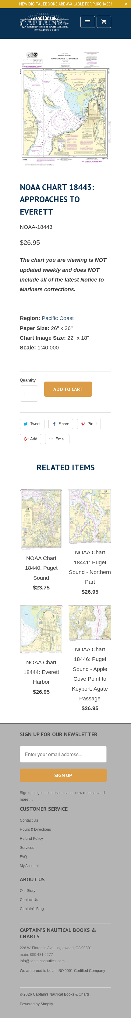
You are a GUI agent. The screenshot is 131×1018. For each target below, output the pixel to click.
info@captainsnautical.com (42, 961)
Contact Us (29, 820)
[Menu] (87, 22)
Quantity (28, 380)
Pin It (92, 424)
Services (27, 848)
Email (60, 439)
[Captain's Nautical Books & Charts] (44, 25)
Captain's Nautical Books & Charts (61, 994)
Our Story (27, 891)
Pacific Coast (58, 318)
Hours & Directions (35, 829)
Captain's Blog (32, 909)
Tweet (35, 424)
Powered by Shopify (36, 1004)
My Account (29, 866)
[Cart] (104, 22)
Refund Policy (31, 838)
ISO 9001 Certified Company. (82, 971)
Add (33, 439)
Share (64, 424)
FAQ (23, 857)
